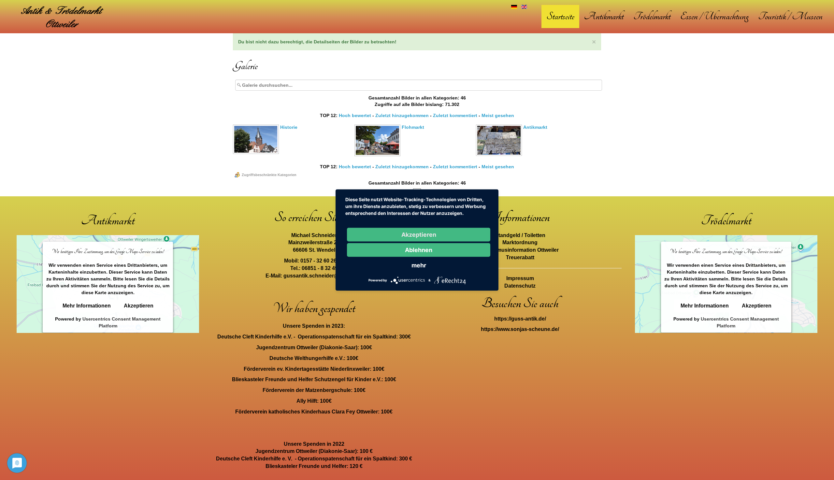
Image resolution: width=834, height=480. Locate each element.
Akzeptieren (138, 305)
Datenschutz (520, 286)
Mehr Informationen (87, 305)
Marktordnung (520, 242)
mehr (418, 265)
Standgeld (507, 235)
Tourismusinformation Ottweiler (520, 250)
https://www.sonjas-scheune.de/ (520, 329)
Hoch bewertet (355, 115)
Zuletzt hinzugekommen (402, 115)
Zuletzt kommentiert (455, 115)
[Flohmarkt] (378, 154)
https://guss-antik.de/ (520, 319)
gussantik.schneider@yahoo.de (322, 275)
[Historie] (256, 152)
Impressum (520, 278)
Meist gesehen (498, 115)
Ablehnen (418, 250)
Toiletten (534, 235)
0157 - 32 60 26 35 (322, 260)
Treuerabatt (520, 257)
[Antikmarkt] (499, 154)
